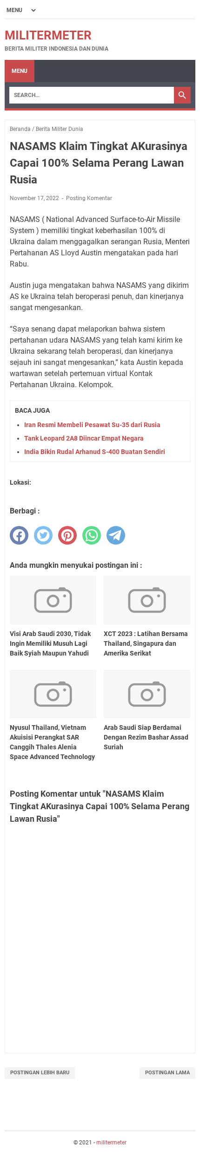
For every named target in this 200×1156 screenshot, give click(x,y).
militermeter (48, 35)
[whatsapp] (91, 535)
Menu (19, 71)
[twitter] (43, 535)
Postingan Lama (167, 1073)
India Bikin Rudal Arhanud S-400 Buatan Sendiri (94, 451)
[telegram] (116, 535)
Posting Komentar (89, 198)
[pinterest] (67, 535)
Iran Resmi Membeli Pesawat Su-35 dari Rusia (92, 425)
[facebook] (19, 535)
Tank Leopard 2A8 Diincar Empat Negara (84, 438)
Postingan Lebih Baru (39, 1073)
